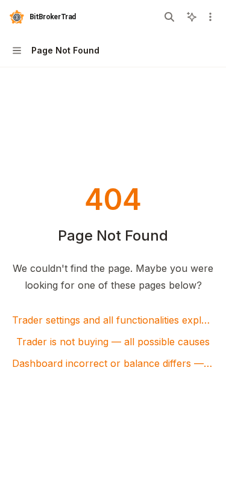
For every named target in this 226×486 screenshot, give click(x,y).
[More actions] (210, 16)
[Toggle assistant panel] (191, 16)
